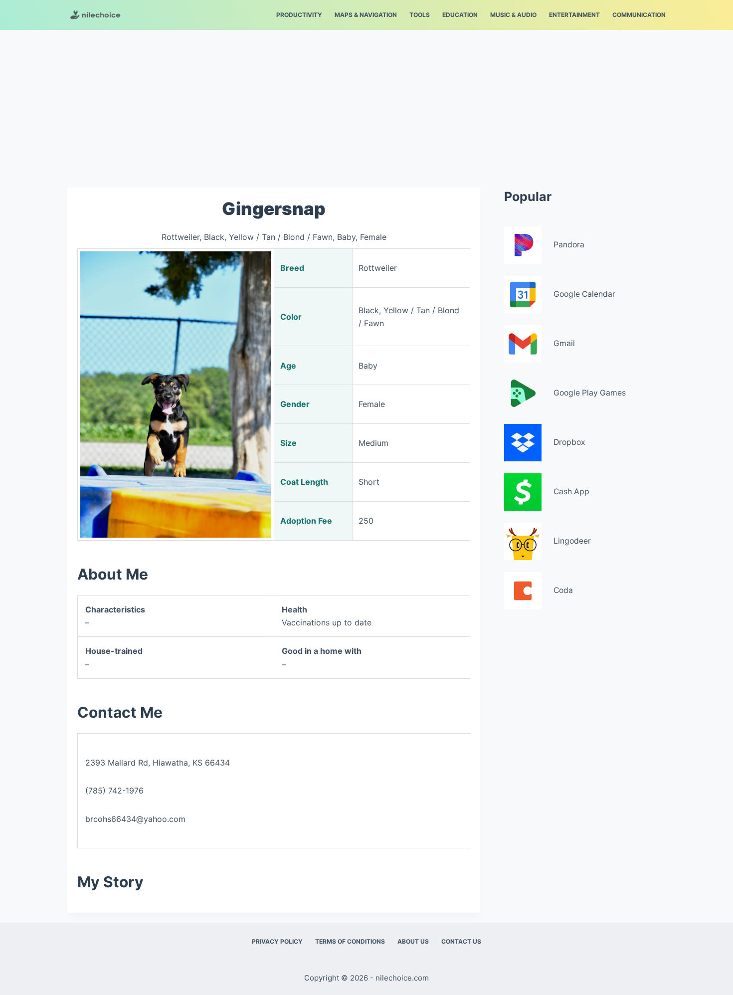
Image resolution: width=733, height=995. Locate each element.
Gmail (564, 343)
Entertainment (574, 14)
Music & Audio (513, 14)
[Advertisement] (366, 104)
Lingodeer (572, 541)
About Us (413, 941)
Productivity (299, 14)
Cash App (571, 491)
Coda (563, 590)
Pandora (568, 244)
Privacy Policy (277, 941)
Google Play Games (589, 393)
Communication (639, 14)
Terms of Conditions (350, 941)
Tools (419, 14)
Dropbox (569, 442)
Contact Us (461, 941)
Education (460, 14)
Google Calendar (584, 294)
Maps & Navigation (366, 14)
